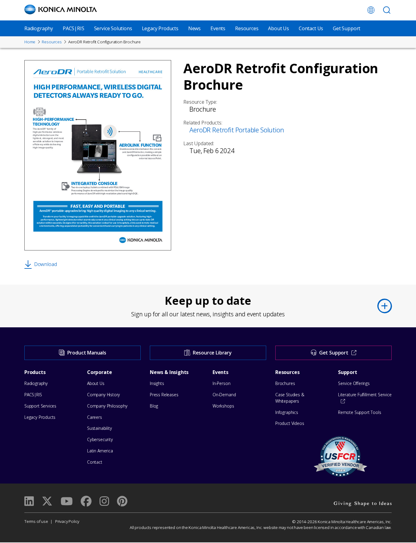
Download (45, 264)
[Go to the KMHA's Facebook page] (86, 501)
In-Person (221, 383)
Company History (103, 394)
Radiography (38, 28)
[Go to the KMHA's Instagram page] (104, 501)
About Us (278, 28)
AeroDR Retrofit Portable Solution (236, 130)
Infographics (286, 412)
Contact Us (311, 28)
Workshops (223, 406)
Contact (94, 462)
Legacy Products (160, 28)
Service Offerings (354, 383)
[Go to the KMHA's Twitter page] (47, 501)
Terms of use (36, 521)
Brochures (285, 383)
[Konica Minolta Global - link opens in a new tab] (371, 10)
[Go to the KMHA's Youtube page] (67, 501)
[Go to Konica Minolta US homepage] (60, 9)
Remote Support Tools (359, 412)
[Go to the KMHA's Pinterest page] (122, 501)
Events (217, 28)
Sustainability (99, 428)
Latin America (100, 451)
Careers (94, 417)
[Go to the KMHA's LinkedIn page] (29, 501)
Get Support (346, 28)
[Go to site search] (387, 10)
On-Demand (224, 394)
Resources (246, 28)
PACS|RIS (73, 28)
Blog (154, 406)
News (194, 28)
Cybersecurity (100, 439)
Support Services (40, 406)
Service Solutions (113, 28)
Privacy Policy (67, 521)
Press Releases (164, 394)
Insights (157, 383)
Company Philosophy (107, 406)
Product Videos (289, 423)
